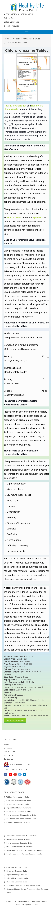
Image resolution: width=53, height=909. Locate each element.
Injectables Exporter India (17, 875)
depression (37, 217)
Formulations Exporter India (18, 839)
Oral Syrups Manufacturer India (19, 847)
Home (6, 39)
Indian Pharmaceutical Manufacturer (21, 836)
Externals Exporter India (16, 871)
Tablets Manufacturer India (17, 797)
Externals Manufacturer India (18, 811)
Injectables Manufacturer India (19, 808)
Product (16, 39)
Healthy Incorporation (15, 105)
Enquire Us (8, 755)
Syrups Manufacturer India (17, 804)
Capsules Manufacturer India (18, 801)
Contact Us (8, 759)
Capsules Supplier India (16, 867)
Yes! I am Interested (15, 720)
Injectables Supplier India (17, 878)
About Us (8, 748)
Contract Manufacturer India (18, 822)
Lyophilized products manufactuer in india (24, 854)
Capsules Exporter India (16, 882)
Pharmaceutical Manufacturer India (21, 815)
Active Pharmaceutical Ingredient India (23, 885)
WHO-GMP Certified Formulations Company (24, 850)
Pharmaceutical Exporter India (19, 843)
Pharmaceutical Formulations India (21, 819)
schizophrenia (14, 217)
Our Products (9, 752)
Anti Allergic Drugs (31, 39)
